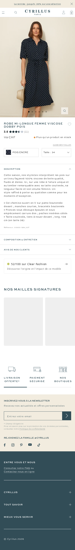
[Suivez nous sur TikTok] (39, 445)
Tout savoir (13, 504)
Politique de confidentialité (32, 429)
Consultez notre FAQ (17, 468)
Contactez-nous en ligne (19, 471)
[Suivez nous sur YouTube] (30, 444)
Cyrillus (11, 492)
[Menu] (3, 12)
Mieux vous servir (18, 517)
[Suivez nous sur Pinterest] (21, 445)
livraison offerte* (12, 379)
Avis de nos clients (17, 249)
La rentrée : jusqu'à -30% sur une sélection (37, 4)
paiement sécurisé (37, 379)
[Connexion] (63, 12)
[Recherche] (15, 12)
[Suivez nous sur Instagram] (12, 445)
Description (12, 169)
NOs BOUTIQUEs (63, 379)
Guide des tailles (62, 145)
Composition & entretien (20, 239)
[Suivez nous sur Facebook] (5, 445)
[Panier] (71, 12)
